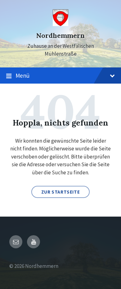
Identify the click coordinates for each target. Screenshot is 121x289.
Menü (22, 75)
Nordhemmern (60, 35)
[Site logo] (60, 24)
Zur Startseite (60, 192)
